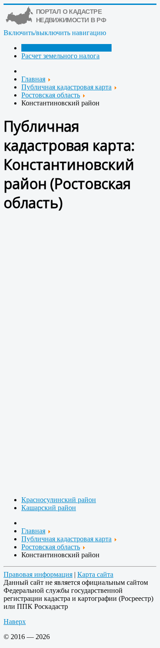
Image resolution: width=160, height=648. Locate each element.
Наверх (15, 621)
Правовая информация (38, 574)
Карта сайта (95, 574)
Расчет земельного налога (60, 56)
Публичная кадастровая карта (66, 48)
